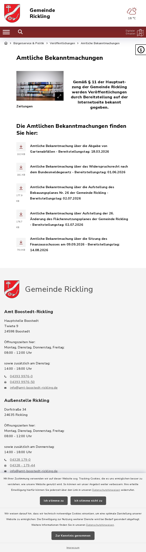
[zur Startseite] (12, 13)
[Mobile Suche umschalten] (20, 32)
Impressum (73, 547)
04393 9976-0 (21, 376)
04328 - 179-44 (22, 465)
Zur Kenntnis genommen (73, 536)
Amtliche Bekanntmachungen (100, 43)
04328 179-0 (20, 460)
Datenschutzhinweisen (106, 490)
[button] (140, 49)
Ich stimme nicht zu (88, 501)
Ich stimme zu (54, 501)
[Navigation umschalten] (6, 32)
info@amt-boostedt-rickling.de (34, 388)
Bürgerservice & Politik (28, 43)
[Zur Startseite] (6, 43)
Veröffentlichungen (62, 43)
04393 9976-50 (22, 382)
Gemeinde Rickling (42, 13)
